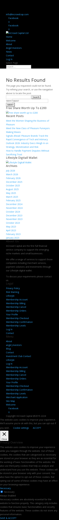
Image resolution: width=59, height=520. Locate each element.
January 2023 (12, 237)
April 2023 (11, 230)
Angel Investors (14, 47)
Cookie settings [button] (21, 427)
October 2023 (13, 222)
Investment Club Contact (18, 356)
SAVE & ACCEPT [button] (8, 518)
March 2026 (12, 174)
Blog (8, 348)
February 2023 (13, 234)
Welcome (11, 40)
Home (9, 36)
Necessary (9, 491)
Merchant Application (17, 397)
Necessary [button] (5, 488)
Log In (9, 59)
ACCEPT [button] (37, 427)
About (9, 44)
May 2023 (11, 226)
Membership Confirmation (19, 321)
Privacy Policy (13, 288)
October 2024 (13, 211)
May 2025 (11, 193)
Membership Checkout (17, 318)
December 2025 (14, 181)
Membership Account (17, 299)
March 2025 (12, 196)
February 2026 (13, 178)
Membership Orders (16, 310)
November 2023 (14, 219)
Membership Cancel (16, 306)
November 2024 (14, 207)
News (9, 51)
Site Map (10, 401)
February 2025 (13, 200)
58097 (9, 100)
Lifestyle (10, 295)
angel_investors (14, 345)
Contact (10, 55)
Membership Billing (15, 303)
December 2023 (14, 215)
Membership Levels (16, 325)
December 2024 (14, 204)
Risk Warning (12, 292)
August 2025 (12, 189)
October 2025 (13, 185)
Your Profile (12, 314)
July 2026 (10, 170)
